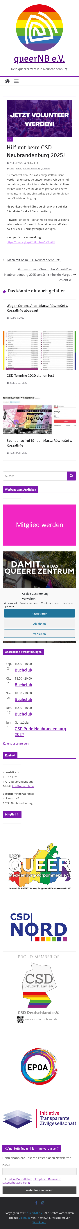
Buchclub (23, 670)
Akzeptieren (39, 613)
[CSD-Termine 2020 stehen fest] (39, 334)
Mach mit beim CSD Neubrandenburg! (34, 260)
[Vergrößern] (71, 556)
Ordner (46, 168)
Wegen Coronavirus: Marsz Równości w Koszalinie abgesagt (37, 308)
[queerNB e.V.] (7, 81)
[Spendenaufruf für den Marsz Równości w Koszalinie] (39, 399)
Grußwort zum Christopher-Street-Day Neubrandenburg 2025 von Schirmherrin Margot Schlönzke (38, 274)
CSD (9, 139)
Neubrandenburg (31, 168)
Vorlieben (39, 633)
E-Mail (6, 1165)
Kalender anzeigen (16, 744)
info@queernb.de (23, 786)
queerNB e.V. (39, 58)
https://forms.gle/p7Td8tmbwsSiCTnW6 (31, 242)
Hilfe (18, 168)
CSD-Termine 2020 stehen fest (30, 375)
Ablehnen (39, 623)
